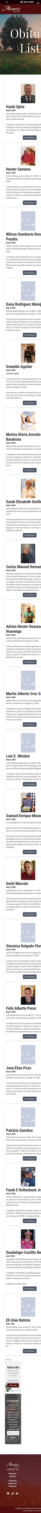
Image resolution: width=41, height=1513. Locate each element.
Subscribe (13, 1385)
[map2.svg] (13, 1493)
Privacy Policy (28, 1511)
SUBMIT (13, 1438)
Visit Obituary (29, 138)
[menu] (38, 3)
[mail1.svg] (17, 1493)
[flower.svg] (8, 1493)
